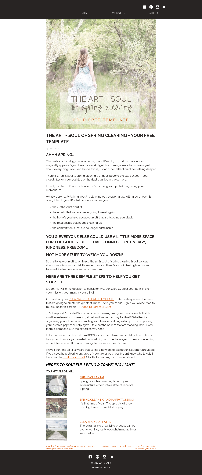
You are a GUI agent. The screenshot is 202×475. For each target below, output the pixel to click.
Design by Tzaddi (101, 467)
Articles (154, 13)
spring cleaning (92, 377)
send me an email (74, 357)
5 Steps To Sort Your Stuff (94, 307)
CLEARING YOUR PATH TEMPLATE (91, 299)
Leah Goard (50, 9)
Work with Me (119, 13)
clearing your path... (95, 421)
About (85, 13)
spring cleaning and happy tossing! (107, 399)
